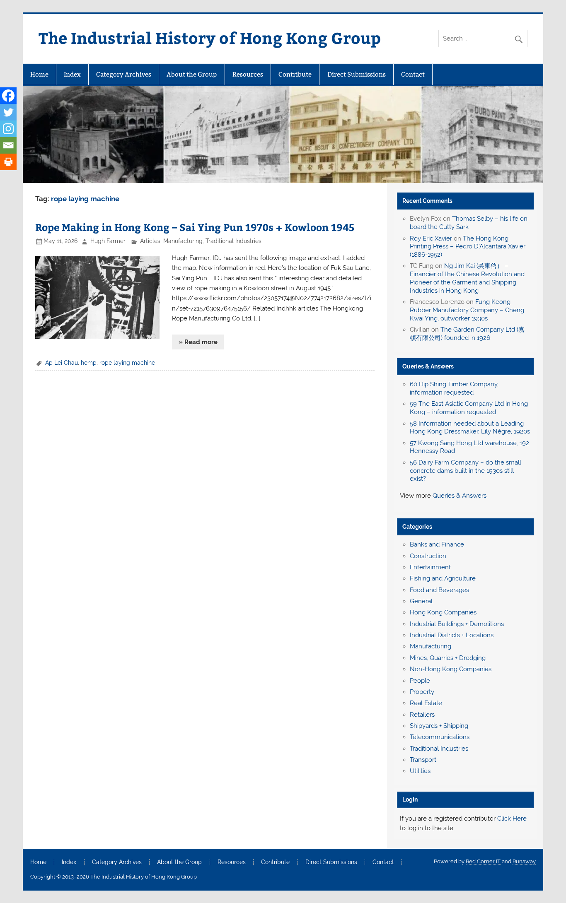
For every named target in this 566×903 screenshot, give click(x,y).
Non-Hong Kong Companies (450, 669)
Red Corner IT (483, 861)
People (420, 680)
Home (39, 74)
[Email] (8, 145)
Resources (247, 74)
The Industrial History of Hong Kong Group (210, 37)
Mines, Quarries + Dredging (448, 658)
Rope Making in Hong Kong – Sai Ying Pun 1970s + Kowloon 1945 (194, 227)
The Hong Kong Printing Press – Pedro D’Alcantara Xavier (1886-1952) (467, 247)
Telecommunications (439, 737)
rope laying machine (127, 362)
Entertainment (430, 567)
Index (72, 74)
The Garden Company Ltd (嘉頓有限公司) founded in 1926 (467, 334)
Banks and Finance (437, 544)
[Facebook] (8, 95)
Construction (428, 556)
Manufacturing (183, 241)
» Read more (198, 342)
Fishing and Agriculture (443, 578)
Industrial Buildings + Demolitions (457, 624)
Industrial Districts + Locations (451, 635)
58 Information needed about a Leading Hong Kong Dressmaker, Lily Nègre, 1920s (470, 428)
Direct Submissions (356, 74)
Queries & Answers (428, 366)
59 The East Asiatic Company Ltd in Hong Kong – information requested (469, 408)
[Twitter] (8, 112)
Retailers (422, 714)
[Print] (8, 162)
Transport (423, 759)
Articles (150, 241)
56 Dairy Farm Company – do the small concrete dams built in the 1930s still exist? (465, 471)
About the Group (192, 74)
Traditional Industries (233, 241)
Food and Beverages (439, 590)
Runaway (524, 861)
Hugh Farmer (108, 241)
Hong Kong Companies (443, 612)
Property (422, 692)
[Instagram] (8, 128)
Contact (413, 74)
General (421, 601)
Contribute (295, 74)
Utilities (420, 771)
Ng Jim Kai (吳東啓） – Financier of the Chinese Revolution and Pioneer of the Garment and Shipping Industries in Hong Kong (467, 278)
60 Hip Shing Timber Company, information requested (454, 388)
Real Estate (426, 703)
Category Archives (123, 74)
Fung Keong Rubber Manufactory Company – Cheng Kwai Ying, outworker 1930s (467, 310)
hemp (89, 362)
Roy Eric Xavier (431, 238)
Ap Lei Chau (61, 362)
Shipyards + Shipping (439, 726)
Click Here (512, 818)
